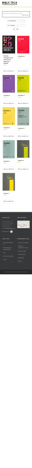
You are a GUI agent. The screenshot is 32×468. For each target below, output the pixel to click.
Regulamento (21, 257)
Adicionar (7, 71)
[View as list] (17, 29)
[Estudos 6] (23, 45)
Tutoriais (20, 261)
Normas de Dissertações (23, 242)
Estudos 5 (7, 95)
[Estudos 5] (8, 84)
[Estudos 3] (8, 116)
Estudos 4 (21, 95)
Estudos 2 (21, 128)
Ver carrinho (26, 15)
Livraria (4, 259)
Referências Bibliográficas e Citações (23, 246)
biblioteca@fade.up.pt (10, 228)
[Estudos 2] (23, 116)
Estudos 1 (7, 161)
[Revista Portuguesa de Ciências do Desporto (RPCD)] (8, 44)
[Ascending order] (24, 20)
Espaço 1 (6, 193)
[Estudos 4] (23, 84)
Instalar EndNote (21, 254)
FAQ (4, 252)
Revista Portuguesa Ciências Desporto (7, 248)
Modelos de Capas (22, 251)
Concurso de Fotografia (8, 256)
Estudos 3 (7, 127)
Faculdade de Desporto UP (8, 243)
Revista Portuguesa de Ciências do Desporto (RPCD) (8, 59)
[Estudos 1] (8, 149)
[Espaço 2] (23, 149)
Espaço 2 (21, 160)
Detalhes (12, 71)
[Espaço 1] (8, 182)
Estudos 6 (21, 56)
